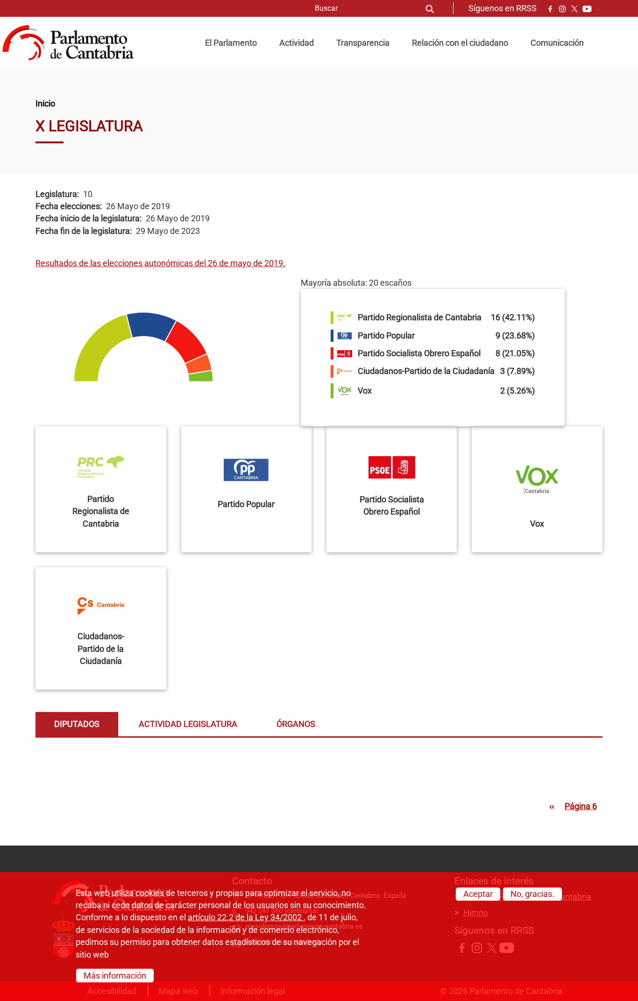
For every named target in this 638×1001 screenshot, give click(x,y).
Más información (115, 975)
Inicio (45, 103)
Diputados (76, 724)
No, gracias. (532, 894)
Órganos (295, 724)
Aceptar (478, 894)
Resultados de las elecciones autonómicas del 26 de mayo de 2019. (160, 263)
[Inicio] (71, 43)
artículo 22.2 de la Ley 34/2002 (246, 918)
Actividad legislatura (188, 724)
